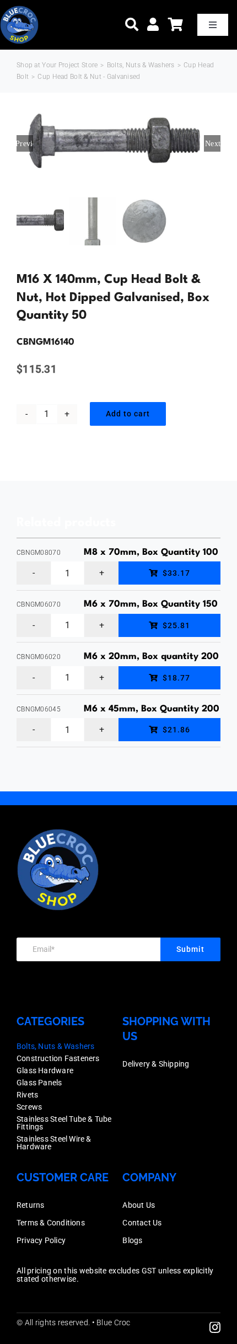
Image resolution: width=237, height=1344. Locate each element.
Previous (25, 143)
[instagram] (214, 1327)
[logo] (19, 10)
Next (212, 143)
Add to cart (128, 413)
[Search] (132, 24)
